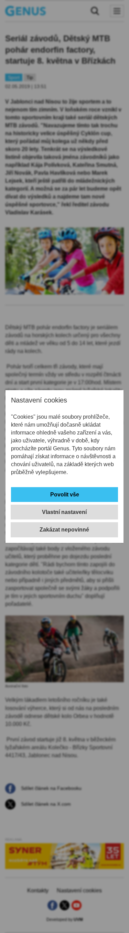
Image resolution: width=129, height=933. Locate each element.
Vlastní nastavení (64, 512)
